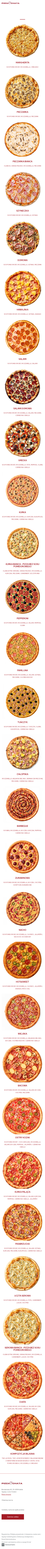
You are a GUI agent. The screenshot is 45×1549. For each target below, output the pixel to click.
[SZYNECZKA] (22, 189)
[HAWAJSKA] (22, 288)
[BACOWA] (22, 1064)
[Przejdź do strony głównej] (11, 3)
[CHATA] (22, 1380)
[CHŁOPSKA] (22, 752)
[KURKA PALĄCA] (22, 1170)
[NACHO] (22, 908)
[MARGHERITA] (22, 41)
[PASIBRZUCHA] (22, 1222)
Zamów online (13, 1517)
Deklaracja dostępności (25, 1537)
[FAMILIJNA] (22, 648)
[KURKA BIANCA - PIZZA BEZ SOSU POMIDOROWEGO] (22, 542)
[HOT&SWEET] (22, 960)
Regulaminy (6, 1534)
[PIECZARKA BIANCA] (22, 139)
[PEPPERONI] (22, 596)
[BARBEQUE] (22, 804)
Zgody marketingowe (9, 1537)
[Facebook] (3, 1503)
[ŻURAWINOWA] (22, 856)
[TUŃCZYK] (22, 700)
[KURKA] (22, 490)
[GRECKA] (22, 438)
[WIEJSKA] (22, 1012)
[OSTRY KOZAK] (22, 1115)
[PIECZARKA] (22, 90)
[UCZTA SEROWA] (22, 1274)
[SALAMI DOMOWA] (22, 386)
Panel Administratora (9, 1539)
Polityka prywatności (17, 1534)
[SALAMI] (22, 337)
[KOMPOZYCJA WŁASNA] (22, 1432)
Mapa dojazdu (6, 1494)
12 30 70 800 (11, 1492)
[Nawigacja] (41, 3)
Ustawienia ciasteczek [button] (32, 1534)
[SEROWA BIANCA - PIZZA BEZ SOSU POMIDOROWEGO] (22, 1326)
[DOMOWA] (22, 238)
